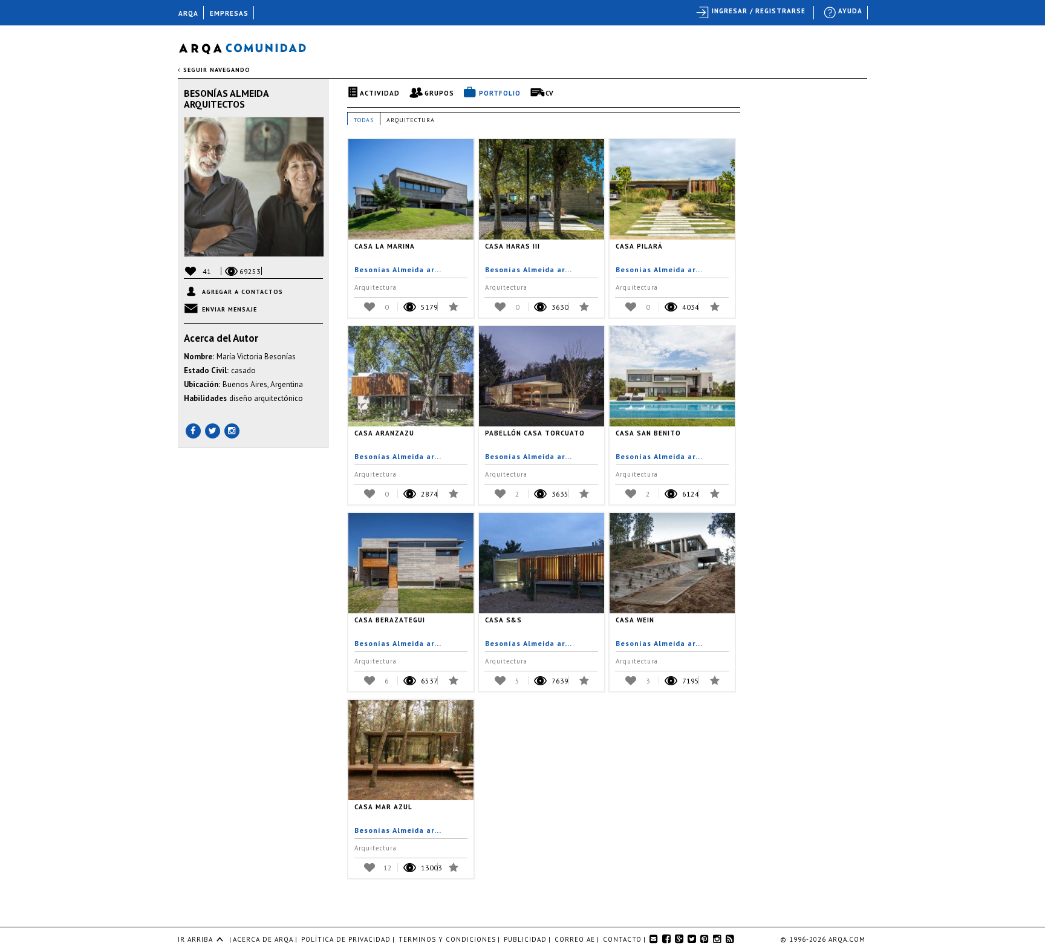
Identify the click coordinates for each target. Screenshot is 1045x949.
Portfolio (500, 93)
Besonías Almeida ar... (397, 269)
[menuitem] (843, 12)
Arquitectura (410, 120)
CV (549, 93)
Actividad (380, 93)
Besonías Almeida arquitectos (226, 98)
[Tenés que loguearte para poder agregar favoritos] (451, 306)
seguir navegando (215, 70)
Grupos (439, 93)
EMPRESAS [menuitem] (229, 13)
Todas (364, 120)
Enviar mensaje (229, 309)
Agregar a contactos (242, 292)
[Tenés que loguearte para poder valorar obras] (372, 306)
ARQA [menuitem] (188, 13)
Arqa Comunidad (252, 46)
